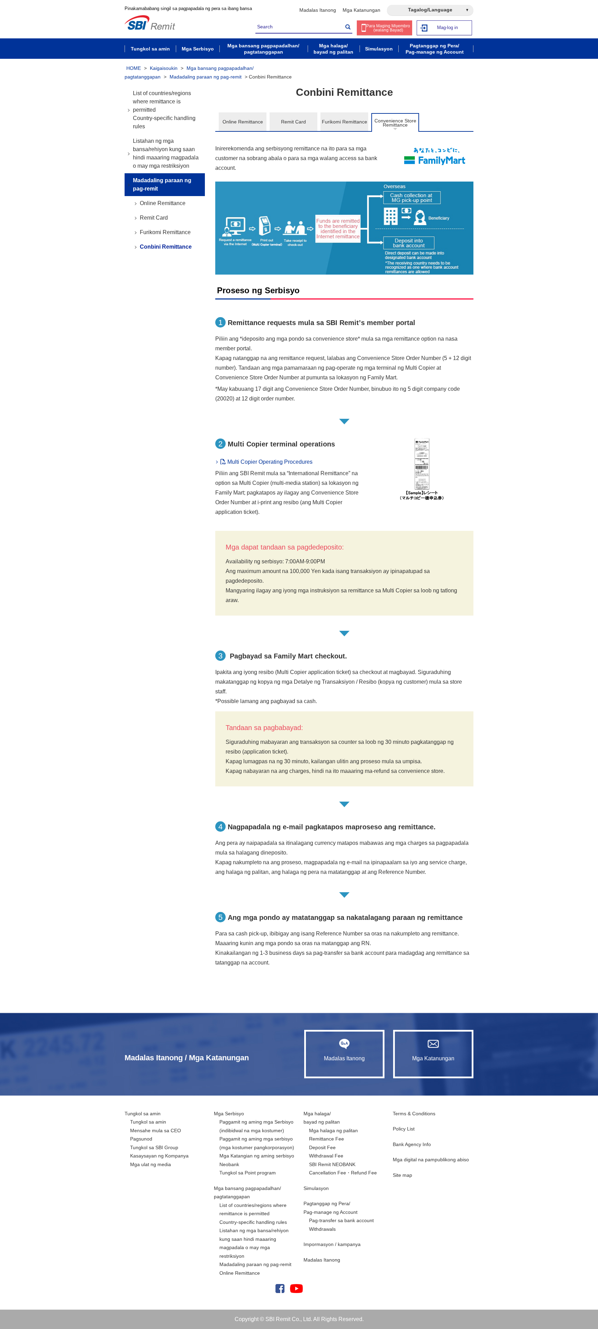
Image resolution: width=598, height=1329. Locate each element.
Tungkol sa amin (143, 1113)
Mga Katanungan (361, 10)
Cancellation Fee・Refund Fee (343, 1172)
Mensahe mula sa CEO (155, 1130)
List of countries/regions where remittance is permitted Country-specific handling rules (164, 109)
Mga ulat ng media (150, 1164)
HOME (133, 68)
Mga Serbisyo (229, 1113)
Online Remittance (243, 121)
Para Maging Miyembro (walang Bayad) (388, 28)
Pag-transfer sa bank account (341, 1220)
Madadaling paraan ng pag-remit (206, 77)
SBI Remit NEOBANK (332, 1164)
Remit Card (293, 121)
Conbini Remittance (166, 247)
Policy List (404, 1129)
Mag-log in (447, 27)
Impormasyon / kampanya (332, 1244)
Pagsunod (141, 1139)
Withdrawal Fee (326, 1156)
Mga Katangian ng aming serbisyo (256, 1156)
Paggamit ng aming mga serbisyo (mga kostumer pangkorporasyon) (256, 1143)
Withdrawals (322, 1229)
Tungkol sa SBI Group (154, 1147)
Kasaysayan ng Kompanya (159, 1156)
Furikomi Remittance (344, 121)
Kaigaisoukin (164, 68)
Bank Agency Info (412, 1144)
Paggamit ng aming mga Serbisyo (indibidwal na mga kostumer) (256, 1126)
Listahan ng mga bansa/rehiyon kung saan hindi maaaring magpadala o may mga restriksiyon (166, 153)
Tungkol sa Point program (247, 1172)
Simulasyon (316, 1188)
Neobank (229, 1164)
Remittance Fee (326, 1139)
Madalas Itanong (317, 10)
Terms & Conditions (414, 1113)
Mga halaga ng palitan (333, 1130)
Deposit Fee (322, 1147)
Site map (402, 1175)
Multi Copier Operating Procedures (269, 462)
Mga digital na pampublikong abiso (431, 1159)
